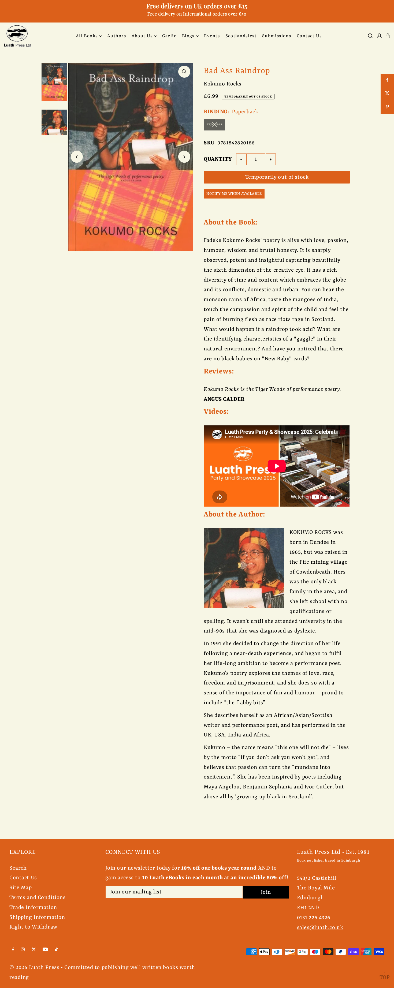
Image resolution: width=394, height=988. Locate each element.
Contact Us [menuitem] (309, 36)
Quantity (218, 159)
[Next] (184, 157)
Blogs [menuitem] (188, 36)
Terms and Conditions (37, 898)
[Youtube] (45, 950)
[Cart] (388, 35)
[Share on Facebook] (387, 80)
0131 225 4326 (313, 918)
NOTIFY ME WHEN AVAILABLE (234, 194)
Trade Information (33, 907)
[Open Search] (370, 35)
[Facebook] (13, 950)
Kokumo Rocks (222, 84)
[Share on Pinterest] (387, 107)
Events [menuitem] (212, 36)
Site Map (20, 888)
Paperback (214, 124)
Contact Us (23, 878)
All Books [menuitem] (87, 36)
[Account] (379, 35)
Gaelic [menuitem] (169, 36)
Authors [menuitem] (116, 36)
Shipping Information (37, 917)
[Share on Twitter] (387, 93)
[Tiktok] (56, 950)
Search (18, 868)
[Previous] (77, 157)
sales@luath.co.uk (320, 928)
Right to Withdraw (33, 927)
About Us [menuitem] (142, 36)
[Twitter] (34, 950)
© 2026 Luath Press (34, 967)
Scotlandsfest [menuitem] (241, 36)
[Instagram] (23, 950)
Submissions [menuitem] (276, 36)
